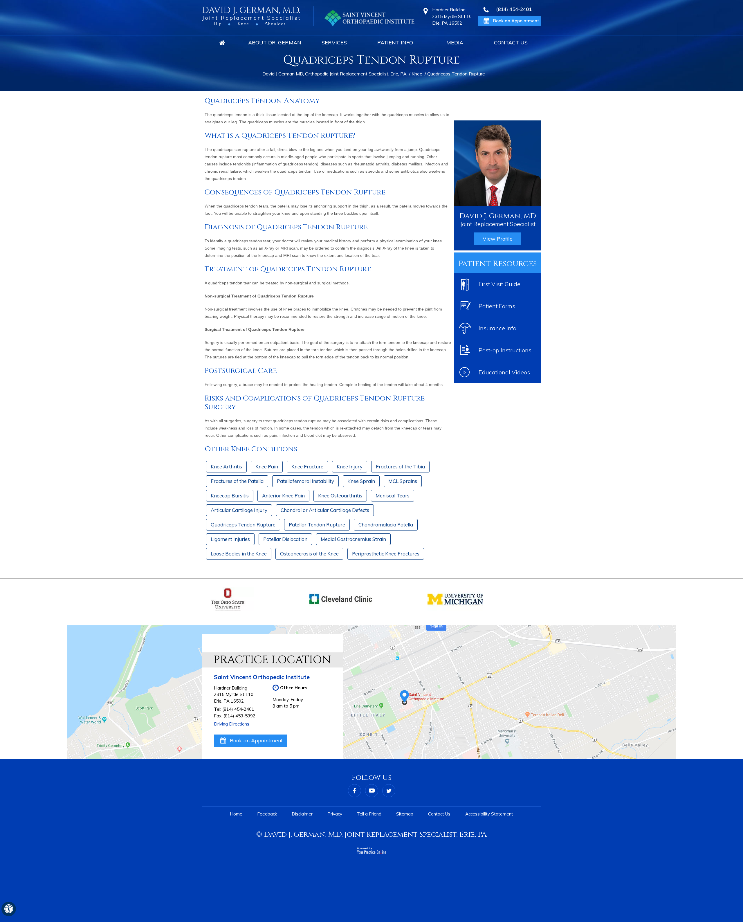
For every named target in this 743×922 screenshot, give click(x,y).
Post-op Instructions (505, 350)
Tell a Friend (369, 814)
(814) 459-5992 (239, 716)
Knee (417, 74)
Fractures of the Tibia (400, 466)
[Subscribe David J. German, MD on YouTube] (371, 790)
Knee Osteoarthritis (340, 495)
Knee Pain (266, 466)
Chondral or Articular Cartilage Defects (325, 510)
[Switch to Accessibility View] (8, 909)
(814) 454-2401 (514, 9)
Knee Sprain (361, 481)
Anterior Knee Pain (283, 495)
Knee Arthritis (226, 466)
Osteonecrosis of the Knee (309, 554)
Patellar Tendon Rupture (317, 525)
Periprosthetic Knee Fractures (385, 554)
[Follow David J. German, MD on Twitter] (388, 790)
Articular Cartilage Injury (239, 510)
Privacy (334, 814)
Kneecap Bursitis (230, 495)
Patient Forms (497, 306)
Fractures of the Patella (237, 481)
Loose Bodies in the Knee (239, 554)
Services (334, 42)
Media (454, 42)
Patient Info (395, 42)
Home (222, 42)
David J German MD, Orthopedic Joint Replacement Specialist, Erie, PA (334, 74)
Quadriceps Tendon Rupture (243, 525)
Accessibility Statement (489, 814)
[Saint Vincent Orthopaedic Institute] (369, 18)
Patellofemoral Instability (305, 481)
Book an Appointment (256, 740)
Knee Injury (350, 466)
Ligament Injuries (230, 539)
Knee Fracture (307, 466)
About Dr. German (274, 42)
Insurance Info (497, 328)
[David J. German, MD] (251, 16)
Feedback (267, 814)
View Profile (498, 238)
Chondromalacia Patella (385, 525)
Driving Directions (231, 724)
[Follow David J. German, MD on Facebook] (354, 790)
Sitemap (404, 814)
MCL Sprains (402, 481)
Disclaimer (302, 814)
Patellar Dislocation (285, 539)
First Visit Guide (499, 284)
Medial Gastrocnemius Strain (353, 539)
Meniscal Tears (393, 495)
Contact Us (511, 42)
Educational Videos (504, 372)
